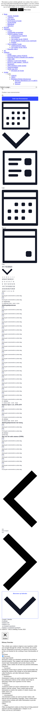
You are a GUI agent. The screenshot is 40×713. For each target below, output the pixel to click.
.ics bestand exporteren (8, 626)
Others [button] (4, 703)
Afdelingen (7, 29)
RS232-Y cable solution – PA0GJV (17, 62)
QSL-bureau (11, 19)
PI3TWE (6, 27)
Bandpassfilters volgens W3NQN (17, 55)
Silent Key (10, 26)
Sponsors (17, 84)
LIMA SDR (11, 59)
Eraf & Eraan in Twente (14, 21)
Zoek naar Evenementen (20, 99)
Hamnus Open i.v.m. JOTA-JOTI (12, 405)
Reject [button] (20, 9)
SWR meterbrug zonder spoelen (16, 65)
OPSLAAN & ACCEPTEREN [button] (11, 710)
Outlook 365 (5, 623)
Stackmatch (10, 64)
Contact (9, 31)
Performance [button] (5, 674)
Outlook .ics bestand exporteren (11, 627)
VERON (13, 75)
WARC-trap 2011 (12, 69)
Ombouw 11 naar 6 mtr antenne (16, 60)
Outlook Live (6, 624)
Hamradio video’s (12, 49)
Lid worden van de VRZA (19, 47)
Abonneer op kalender (20, 593)
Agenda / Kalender (13, 16)
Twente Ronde (11, 22)
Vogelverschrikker (12, 67)
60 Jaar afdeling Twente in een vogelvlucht (23, 41)
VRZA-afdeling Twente (14, 44)
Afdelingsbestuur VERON (19, 36)
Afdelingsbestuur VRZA (18, 45)
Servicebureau (15, 37)
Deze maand (5, 530)
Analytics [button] (4, 683)
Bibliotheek (10, 24)
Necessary (7, 656)
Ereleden (13, 42)
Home (5, 14)
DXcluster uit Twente (17, 70)
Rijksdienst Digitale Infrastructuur (21, 79)
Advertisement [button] (6, 693)
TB (5, 50)
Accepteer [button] (13, 9)
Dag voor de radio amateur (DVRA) (13, 436)
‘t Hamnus (10, 17)
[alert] (20, 294)
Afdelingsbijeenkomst (9, 305)
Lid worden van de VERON (19, 39)
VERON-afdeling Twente (15, 34)
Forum (9, 54)
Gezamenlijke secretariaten (15, 32)
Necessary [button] (5, 654)
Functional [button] (5, 666)
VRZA (13, 77)
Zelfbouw (6, 52)
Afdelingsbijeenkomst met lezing (12, 423)
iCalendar (5, 621)
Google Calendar (7, 619)
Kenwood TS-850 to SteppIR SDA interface (20, 57)
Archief (6, 72)
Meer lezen (27, 9)
